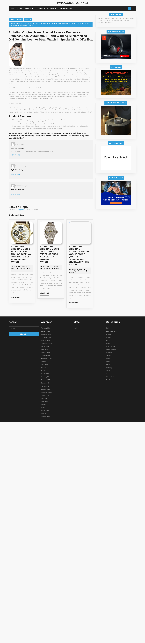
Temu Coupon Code (65, 8)
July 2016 (44, 398)
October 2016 (45, 389)
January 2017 (45, 380)
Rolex (108, 361)
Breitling (108, 337)
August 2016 (45, 395)
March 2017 (45, 374)
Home (12, 8)
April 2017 (44, 371)
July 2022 (44, 361)
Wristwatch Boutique (72, 3)
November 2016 (46, 386)
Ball (107, 328)
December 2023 (46, 334)
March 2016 (45, 410)
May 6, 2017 (46, 266)
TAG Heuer (109, 371)
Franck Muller (110, 346)
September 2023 (46, 343)
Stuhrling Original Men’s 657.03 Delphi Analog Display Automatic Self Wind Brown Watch (21, 254)
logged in (21, 209)
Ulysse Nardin (110, 377)
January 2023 (45, 352)
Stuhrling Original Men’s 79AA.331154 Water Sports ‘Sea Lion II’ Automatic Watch (49, 254)
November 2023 (46, 337)
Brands (19, 8)
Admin (13, 268)
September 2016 (46, 392)
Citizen (108, 343)
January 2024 (45, 331)
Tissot (108, 374)
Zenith (108, 380)
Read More (15, 298)
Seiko (108, 364)
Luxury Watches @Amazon (47, 8)
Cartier (108, 340)
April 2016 (44, 407)
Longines (109, 352)
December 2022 (46, 355)
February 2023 (45, 349)
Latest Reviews (30, 8)
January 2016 (45, 416)
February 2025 (45, 328)
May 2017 (44, 367)
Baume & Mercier (111, 331)
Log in (76, 328)
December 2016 (46, 383)
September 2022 (46, 358)
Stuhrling (28, 19)
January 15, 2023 (77, 269)
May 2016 (44, 404)
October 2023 (45, 340)
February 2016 (45, 413)
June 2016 (44, 401)
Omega (108, 355)
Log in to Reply (15, 154)
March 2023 (45, 346)
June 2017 (44, 364)
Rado (108, 358)
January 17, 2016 (19, 266)
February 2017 (45, 377)
